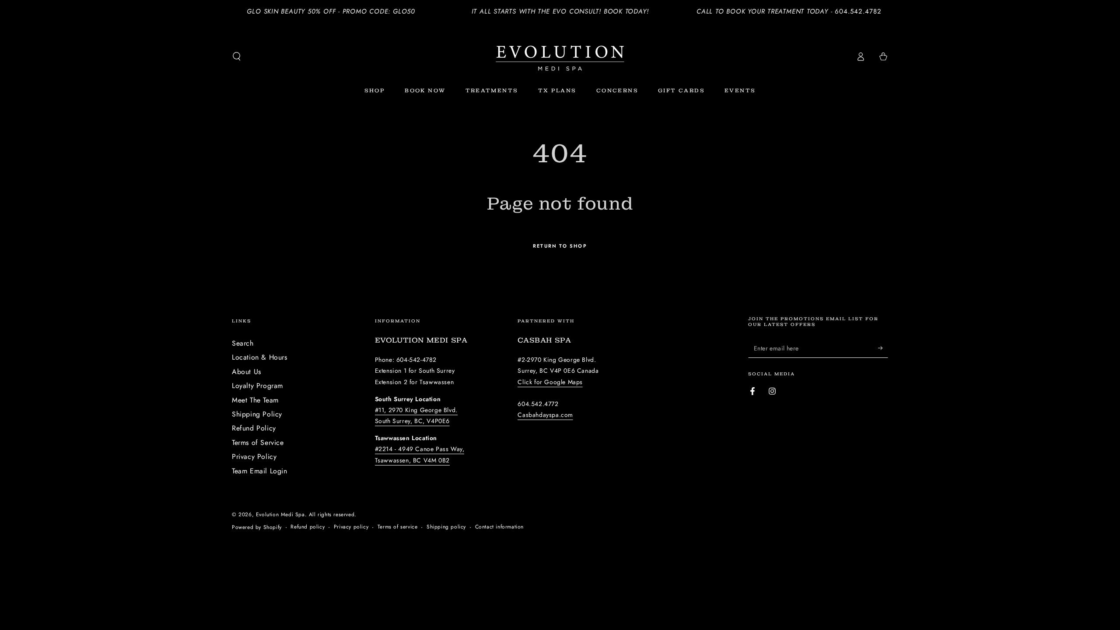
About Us (246, 372)
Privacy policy (351, 527)
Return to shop (560, 245)
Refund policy (307, 527)
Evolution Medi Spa (280, 514)
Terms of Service (258, 443)
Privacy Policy (254, 457)
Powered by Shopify (257, 527)
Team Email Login (259, 471)
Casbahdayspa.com (545, 414)
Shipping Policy (257, 414)
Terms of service (398, 527)
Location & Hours (259, 357)
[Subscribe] (883, 347)
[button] (236, 56)
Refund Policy (254, 428)
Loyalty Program (257, 386)
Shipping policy (446, 527)
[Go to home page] (560, 56)
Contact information (499, 527)
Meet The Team (255, 400)
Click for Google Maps (550, 382)
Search (243, 343)
